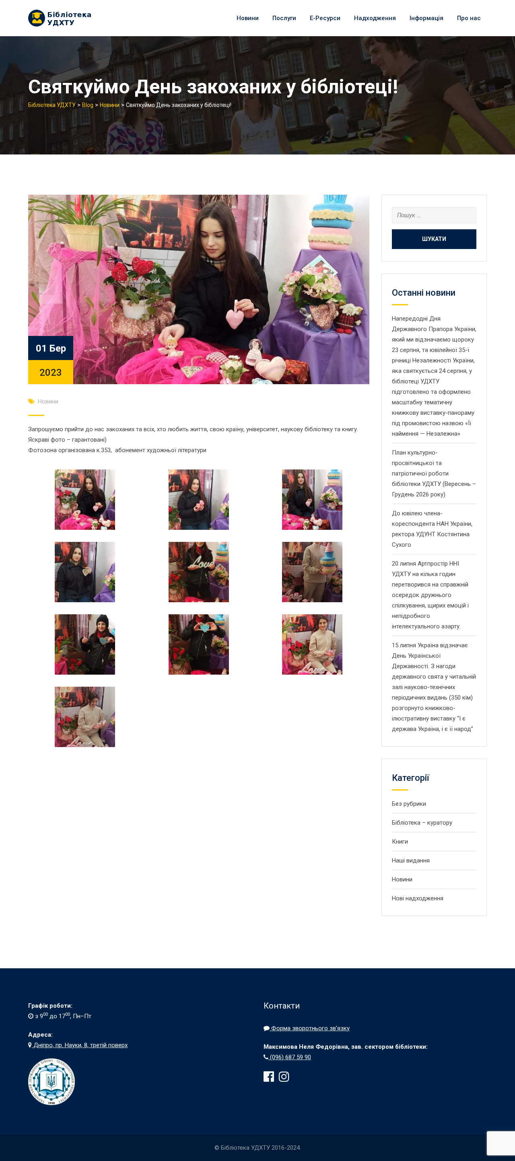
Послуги (284, 18)
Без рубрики (409, 803)
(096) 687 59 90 (289, 1057)
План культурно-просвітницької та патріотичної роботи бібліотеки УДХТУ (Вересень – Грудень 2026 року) (434, 473)
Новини (248, 18)
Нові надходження (417, 898)
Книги (400, 841)
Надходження (375, 18)
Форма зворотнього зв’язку (310, 1028)
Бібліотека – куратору (422, 822)
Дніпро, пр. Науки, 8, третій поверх (80, 1045)
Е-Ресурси (325, 18)
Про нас (469, 18)
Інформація (426, 18)
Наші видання (411, 860)
